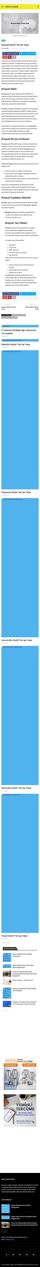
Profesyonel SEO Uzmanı (31, 1264)
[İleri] (7, 1010)
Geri (4, 943)
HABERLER (21, 1264)
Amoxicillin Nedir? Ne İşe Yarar (16, 640)
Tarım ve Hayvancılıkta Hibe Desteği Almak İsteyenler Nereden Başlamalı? (24, 974)
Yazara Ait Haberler (19, 315)
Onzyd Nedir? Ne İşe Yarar (14, 936)
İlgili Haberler (6, 315)
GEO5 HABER (5, 48)
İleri (8, 943)
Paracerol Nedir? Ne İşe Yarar (16, 492)
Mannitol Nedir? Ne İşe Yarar (15, 344)
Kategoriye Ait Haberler (9, 317)
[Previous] (4, 1010)
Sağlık (3, 40)
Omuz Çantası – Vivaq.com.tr (22, 980)
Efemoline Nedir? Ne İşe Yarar (16, 788)
